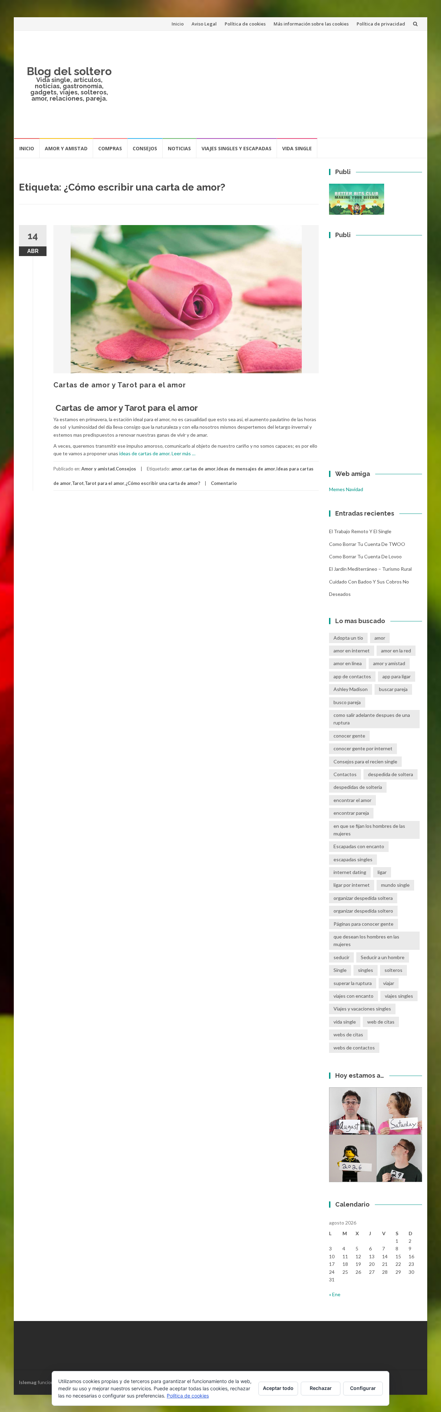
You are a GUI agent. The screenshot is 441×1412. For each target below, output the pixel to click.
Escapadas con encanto (359, 846)
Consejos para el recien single (365, 761)
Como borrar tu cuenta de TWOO (367, 544)
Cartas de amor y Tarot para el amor (119, 385)
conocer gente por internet (363, 748)
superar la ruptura (353, 983)
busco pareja (347, 702)
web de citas (380, 1022)
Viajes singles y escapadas (236, 148)
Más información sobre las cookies (311, 24)
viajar (388, 983)
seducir (341, 957)
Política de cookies (245, 24)
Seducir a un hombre (382, 957)
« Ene (334, 1294)
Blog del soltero (69, 71)
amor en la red (396, 650)
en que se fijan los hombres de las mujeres (369, 829)
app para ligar (396, 676)
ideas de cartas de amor (144, 453)
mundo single (395, 885)
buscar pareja (393, 689)
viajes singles (399, 996)
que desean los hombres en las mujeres (366, 940)
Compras (110, 148)
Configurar (363, 1388)
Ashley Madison (351, 689)
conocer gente (349, 736)
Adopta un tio (348, 638)
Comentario (224, 483)
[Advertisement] (271, 84)
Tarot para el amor (104, 483)
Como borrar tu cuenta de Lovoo (365, 556)
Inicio (178, 24)
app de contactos (352, 676)
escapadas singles (353, 859)
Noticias (179, 148)
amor (176, 468)
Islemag (28, 1382)
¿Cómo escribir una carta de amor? (162, 483)
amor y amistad (389, 663)
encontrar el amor (352, 800)
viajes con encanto (353, 996)
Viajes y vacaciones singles (362, 1009)
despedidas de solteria (358, 787)
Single (340, 970)
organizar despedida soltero (363, 911)
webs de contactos (354, 1047)
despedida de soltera (390, 774)
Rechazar (321, 1388)
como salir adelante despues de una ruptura (372, 718)
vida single (345, 1022)
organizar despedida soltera (363, 898)
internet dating (350, 872)
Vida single (297, 148)
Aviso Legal (204, 24)
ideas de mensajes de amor (246, 468)
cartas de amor (199, 468)
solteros (393, 970)
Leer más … (183, 453)
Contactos (345, 774)
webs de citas (348, 1034)
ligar (382, 872)
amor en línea (348, 663)
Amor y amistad (66, 148)
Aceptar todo (278, 1388)
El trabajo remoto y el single (360, 531)
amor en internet (352, 650)
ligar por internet (352, 885)
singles (365, 970)
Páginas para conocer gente (363, 924)
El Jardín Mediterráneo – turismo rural (370, 569)
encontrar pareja (351, 813)
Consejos (145, 148)
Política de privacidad (381, 24)
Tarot (78, 483)
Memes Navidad (346, 489)
